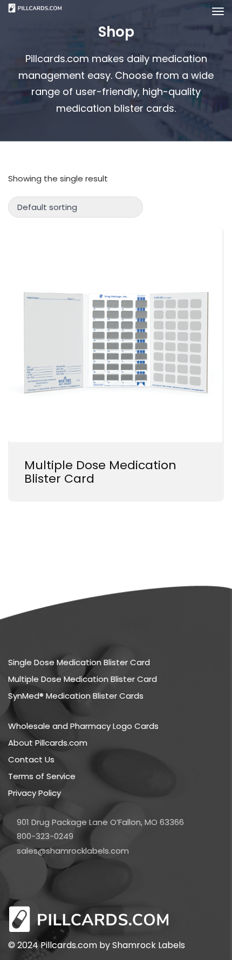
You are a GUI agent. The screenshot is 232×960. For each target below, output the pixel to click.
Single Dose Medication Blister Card (79, 662)
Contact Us (31, 759)
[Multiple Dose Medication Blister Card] (116, 334)
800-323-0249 (45, 836)
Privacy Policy (34, 793)
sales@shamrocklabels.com (73, 850)
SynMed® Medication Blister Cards (76, 695)
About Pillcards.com (47, 742)
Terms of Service (42, 776)
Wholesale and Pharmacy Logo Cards (83, 726)
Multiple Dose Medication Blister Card (100, 472)
